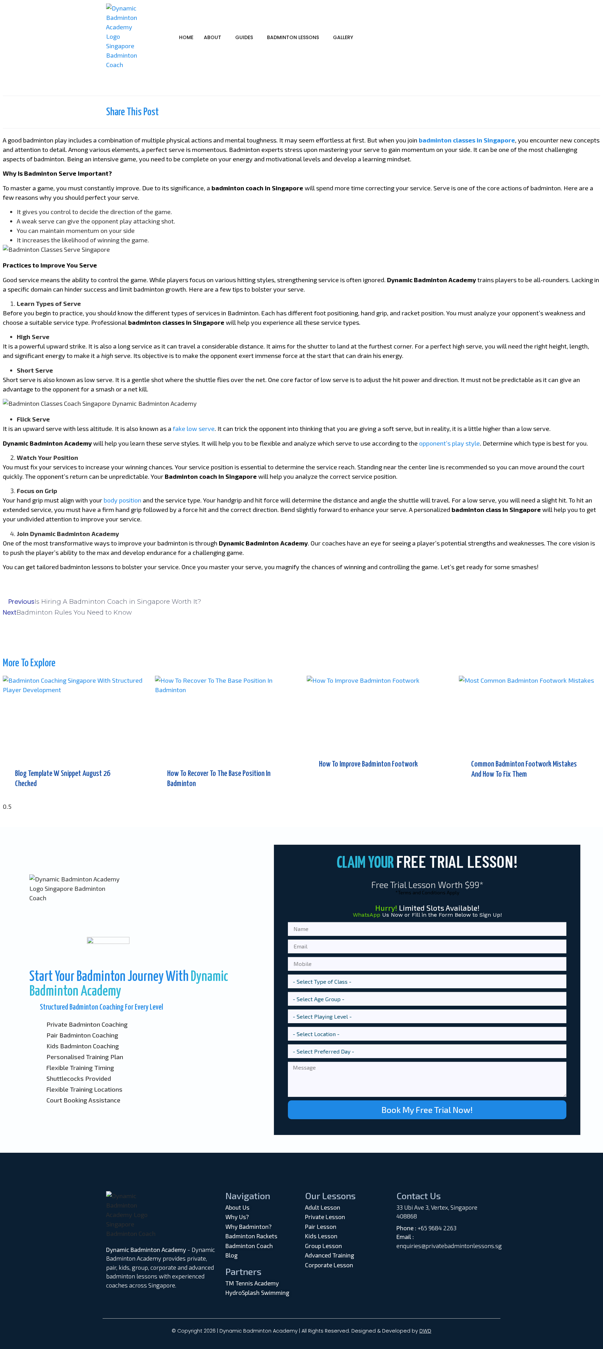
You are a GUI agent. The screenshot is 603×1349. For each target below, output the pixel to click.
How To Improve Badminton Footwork (368, 764)
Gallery (343, 37)
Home (186, 37)
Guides (244, 37)
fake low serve (194, 428)
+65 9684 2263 (437, 1227)
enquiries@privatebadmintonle (437, 1245)
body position (122, 500)
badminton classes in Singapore (467, 140)
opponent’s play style (449, 443)
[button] (214, 37)
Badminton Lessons (293, 37)
